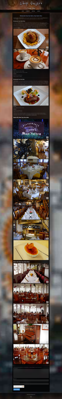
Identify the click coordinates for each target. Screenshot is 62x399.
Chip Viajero (31, 3)
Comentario (16, 368)
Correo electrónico (17, 382)
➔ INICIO (23, 11)
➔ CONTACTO (38, 11)
